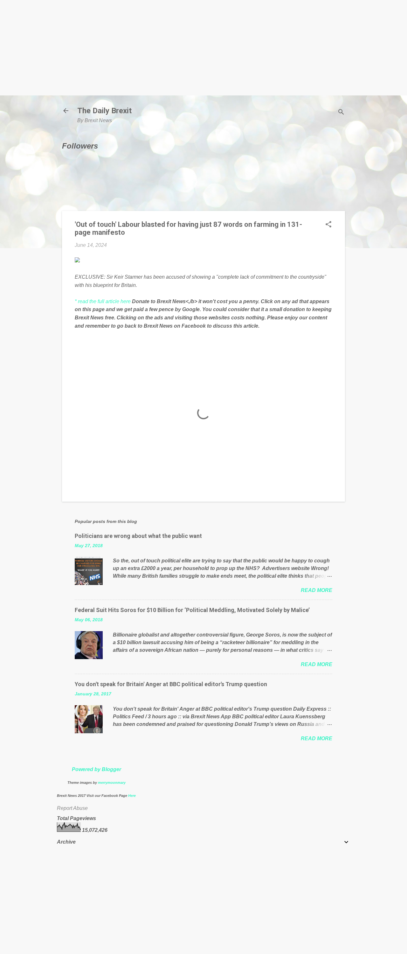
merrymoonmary (112, 782)
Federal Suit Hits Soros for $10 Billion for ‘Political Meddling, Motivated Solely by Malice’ (192, 610)
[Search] (341, 112)
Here (132, 795)
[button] (328, 224)
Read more (316, 590)
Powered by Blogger (96, 769)
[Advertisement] (203, 47)
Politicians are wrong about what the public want (138, 536)
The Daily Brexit (104, 110)
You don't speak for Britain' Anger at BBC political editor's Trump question (171, 684)
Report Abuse (72, 808)
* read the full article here (103, 301)
